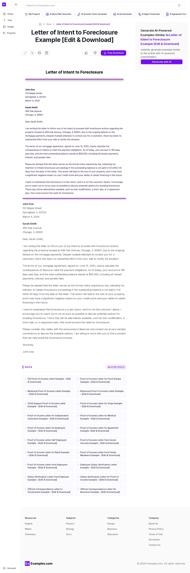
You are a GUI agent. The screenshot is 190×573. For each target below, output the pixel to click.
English (29, 523)
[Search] (179, 5)
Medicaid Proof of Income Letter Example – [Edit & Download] (49, 392)
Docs (48, 24)
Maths (28, 529)
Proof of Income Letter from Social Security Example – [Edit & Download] (99, 441)
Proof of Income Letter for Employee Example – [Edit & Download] (46, 429)
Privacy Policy (156, 529)
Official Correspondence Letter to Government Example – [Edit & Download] (49, 490)
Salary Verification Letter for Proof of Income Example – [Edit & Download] (99, 478)
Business (112, 529)
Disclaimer (154, 539)
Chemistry (30, 534)
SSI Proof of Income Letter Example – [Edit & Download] (49, 380)
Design (111, 523)
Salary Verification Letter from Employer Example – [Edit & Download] (48, 478)
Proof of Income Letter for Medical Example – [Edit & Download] (98, 417)
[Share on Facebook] (39, 53)
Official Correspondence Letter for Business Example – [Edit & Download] (100, 490)
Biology (70, 529)
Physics (70, 523)
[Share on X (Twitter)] (32, 53)
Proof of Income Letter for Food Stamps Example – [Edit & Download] (100, 380)
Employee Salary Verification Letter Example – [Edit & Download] (98, 466)
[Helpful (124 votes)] (86, 53)
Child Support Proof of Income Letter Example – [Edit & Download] (47, 405)
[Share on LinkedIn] (46, 53)
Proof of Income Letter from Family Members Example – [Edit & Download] (100, 454)
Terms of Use (156, 534)
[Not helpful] (95, 53)
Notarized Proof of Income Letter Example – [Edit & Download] (102, 392)
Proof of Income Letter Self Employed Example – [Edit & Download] (47, 441)
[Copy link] (25, 53)
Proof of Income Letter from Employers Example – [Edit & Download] (48, 466)
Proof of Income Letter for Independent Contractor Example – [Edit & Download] (48, 417)
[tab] (32, 14)
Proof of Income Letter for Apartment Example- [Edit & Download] (99, 429)
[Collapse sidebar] (16, 4)
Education (112, 534)
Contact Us (154, 545)
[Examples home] (39, 563)
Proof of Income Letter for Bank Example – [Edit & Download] (48, 454)
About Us (153, 523)
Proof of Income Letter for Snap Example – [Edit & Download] (101, 405)
